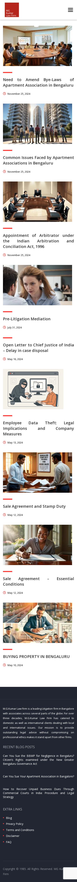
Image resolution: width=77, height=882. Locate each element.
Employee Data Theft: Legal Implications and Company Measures (38, 428)
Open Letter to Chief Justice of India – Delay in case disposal (38, 347)
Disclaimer (12, 836)
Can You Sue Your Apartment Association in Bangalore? (38, 776)
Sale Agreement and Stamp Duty (34, 506)
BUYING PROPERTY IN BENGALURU (36, 656)
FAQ (8, 842)
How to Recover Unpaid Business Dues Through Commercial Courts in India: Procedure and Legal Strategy (38, 793)
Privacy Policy (14, 824)
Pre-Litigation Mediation (27, 318)
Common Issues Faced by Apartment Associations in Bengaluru (38, 160)
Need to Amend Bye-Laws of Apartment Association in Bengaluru (38, 82)
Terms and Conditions (20, 830)
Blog (9, 818)
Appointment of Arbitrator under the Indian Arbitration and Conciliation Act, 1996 (38, 241)
